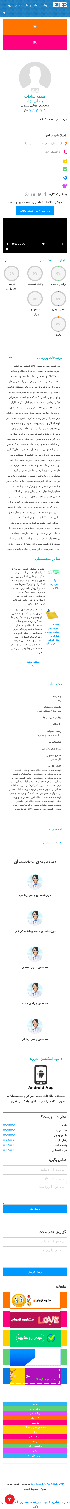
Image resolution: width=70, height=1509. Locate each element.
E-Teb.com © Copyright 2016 (48, 1483)
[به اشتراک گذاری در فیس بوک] (45, 194)
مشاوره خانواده (51, 1502)
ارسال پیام (35, 1208)
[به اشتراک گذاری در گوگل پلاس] (27, 194)
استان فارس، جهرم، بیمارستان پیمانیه (42, 143)
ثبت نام (19, 5)
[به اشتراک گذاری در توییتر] (40, 194)
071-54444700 (53, 152)
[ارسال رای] (4, 1125)
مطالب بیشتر (33, 661)
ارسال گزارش (35, 1272)
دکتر (66, 1502)
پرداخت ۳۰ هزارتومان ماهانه (35, 210)
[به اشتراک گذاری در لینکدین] (33, 194)
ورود (10, 5)
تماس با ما (32, 5)
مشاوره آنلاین (19, 1502)
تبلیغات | (44, 5)
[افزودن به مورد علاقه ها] (10, 358)
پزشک (35, 1502)
